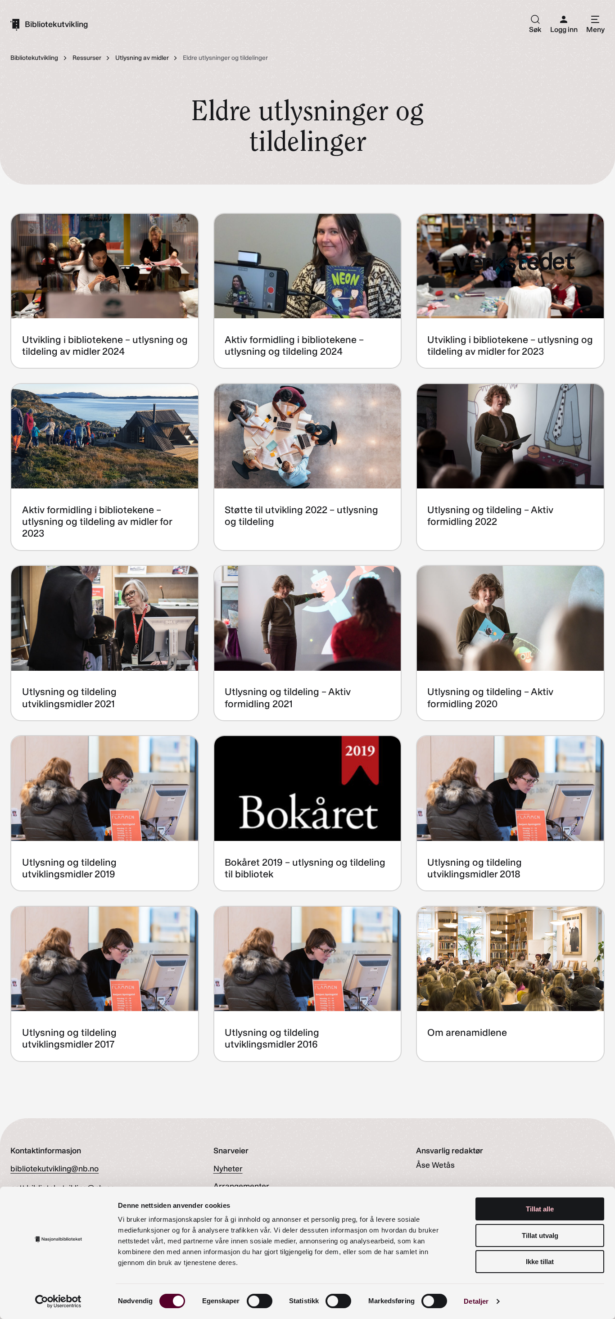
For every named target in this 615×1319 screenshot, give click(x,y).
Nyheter (228, 1169)
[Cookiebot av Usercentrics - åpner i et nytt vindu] (58, 1301)
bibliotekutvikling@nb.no (54, 1169)
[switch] (259, 1301)
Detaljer (476, 1301)
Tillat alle (540, 1209)
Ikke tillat (540, 1261)
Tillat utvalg (540, 1235)
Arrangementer (241, 1186)
